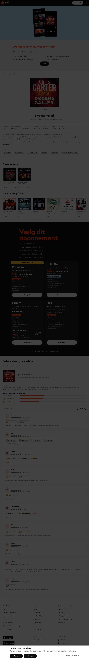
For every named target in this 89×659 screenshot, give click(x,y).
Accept (30, 656)
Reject (16, 656)
